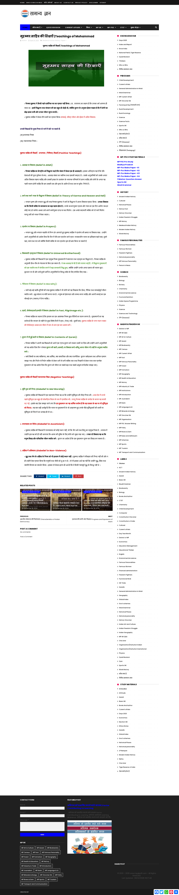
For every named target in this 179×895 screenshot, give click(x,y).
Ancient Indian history (127, 197)
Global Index (123, 599)
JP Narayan (123, 751)
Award (121, 476)
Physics (122, 305)
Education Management (128, 546)
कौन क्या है (36, 27)
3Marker (122, 463)
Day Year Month (125, 534)
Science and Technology (128, 313)
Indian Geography (125, 632)
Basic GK (122, 480)
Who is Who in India (34, 3)
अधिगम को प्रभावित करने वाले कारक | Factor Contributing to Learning (88, 807)
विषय (88, 27)
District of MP (124, 329)
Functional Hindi (125, 579)
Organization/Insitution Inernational (132, 649)
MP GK (98, 27)
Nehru (121, 759)
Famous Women (125, 249)
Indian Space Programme (128, 301)
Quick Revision (53, 27)
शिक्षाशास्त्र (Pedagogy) (127, 150)
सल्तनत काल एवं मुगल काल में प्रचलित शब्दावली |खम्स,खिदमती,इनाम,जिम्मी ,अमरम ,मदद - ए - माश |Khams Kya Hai (35, 501)
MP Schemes (124, 440)
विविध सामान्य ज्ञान (125, 69)
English (121, 554)
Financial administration (128, 571)
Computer (123, 513)
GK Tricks (122, 583)
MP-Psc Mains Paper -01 (128, 167)
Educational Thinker (126, 550)
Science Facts (124, 121)
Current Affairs (72, 27)
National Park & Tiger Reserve (130, 53)
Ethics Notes (123, 726)
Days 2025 (123, 40)
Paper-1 (63, 40)
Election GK (123, 722)
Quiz (120, 661)
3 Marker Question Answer (129, 179)
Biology (122, 280)
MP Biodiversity (124, 345)
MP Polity (122, 428)
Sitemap (103, 3)
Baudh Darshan (125, 484)
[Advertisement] (114, 14)
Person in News (124, 265)
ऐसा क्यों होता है (124, 134)
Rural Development (126, 109)
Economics (123, 542)
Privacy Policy (81, 3)
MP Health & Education (127, 378)
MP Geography (124, 374)
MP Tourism (123, 448)
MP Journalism (124, 399)
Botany (122, 285)
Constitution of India (127, 521)
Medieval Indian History (51, 40)
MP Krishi (122, 403)
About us (58, 3)
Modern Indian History (127, 229)
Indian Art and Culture (127, 624)
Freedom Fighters (125, 253)
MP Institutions (124, 390)
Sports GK (122, 126)
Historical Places (125, 205)
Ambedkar (123, 689)
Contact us (68, 3)
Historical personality (127, 257)
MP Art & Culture (125, 337)
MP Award (122, 341)
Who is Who (123, 65)
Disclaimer (93, 3)
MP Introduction (125, 395)
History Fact (123, 209)
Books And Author (125, 496)
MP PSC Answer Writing (127, 423)
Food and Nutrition (126, 297)
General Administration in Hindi (130, 88)
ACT (120, 468)
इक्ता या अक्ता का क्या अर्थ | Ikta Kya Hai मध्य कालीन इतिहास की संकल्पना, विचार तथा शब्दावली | (97, 503)
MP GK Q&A (123, 333)
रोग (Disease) (124, 142)
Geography (123, 595)
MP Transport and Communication (132, 452)
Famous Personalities (127, 245)
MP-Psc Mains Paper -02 (128, 170)
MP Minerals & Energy (127, 411)
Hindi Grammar (124, 93)
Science (122, 117)
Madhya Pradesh (125, 164)
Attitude (122, 693)
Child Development (126, 80)
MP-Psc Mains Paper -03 (128, 173)
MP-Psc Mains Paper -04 (128, 176)
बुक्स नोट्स (135, 27)
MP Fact (122, 358)
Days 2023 (123, 714)
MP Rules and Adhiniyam (128, 436)
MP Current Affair (125, 97)
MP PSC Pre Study (125, 162)
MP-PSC (110, 27)
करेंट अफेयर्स (48, 3)
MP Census (123, 349)
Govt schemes (124, 604)
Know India (123, 49)
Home (22, 3)
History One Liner (125, 213)
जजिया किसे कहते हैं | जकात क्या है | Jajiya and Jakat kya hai (66, 504)
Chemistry (123, 289)
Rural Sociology (124, 113)
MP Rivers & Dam (125, 432)
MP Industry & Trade (126, 386)
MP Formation (124, 370)
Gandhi (122, 587)
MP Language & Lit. (126, 407)
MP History (123, 221)
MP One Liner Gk (125, 101)
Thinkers (122, 61)
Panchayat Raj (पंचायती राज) (129, 105)
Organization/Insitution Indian (130, 645)
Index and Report (125, 44)
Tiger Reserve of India (127, 767)
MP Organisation (125, 419)
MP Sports (122, 444)
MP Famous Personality (127, 261)
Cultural (122, 201)
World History (124, 234)
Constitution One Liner (127, 517)
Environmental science (127, 293)
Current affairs (124, 84)
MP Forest (122, 366)
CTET (122, 27)
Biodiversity (123, 276)
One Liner (122, 641)
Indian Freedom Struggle (128, 217)
